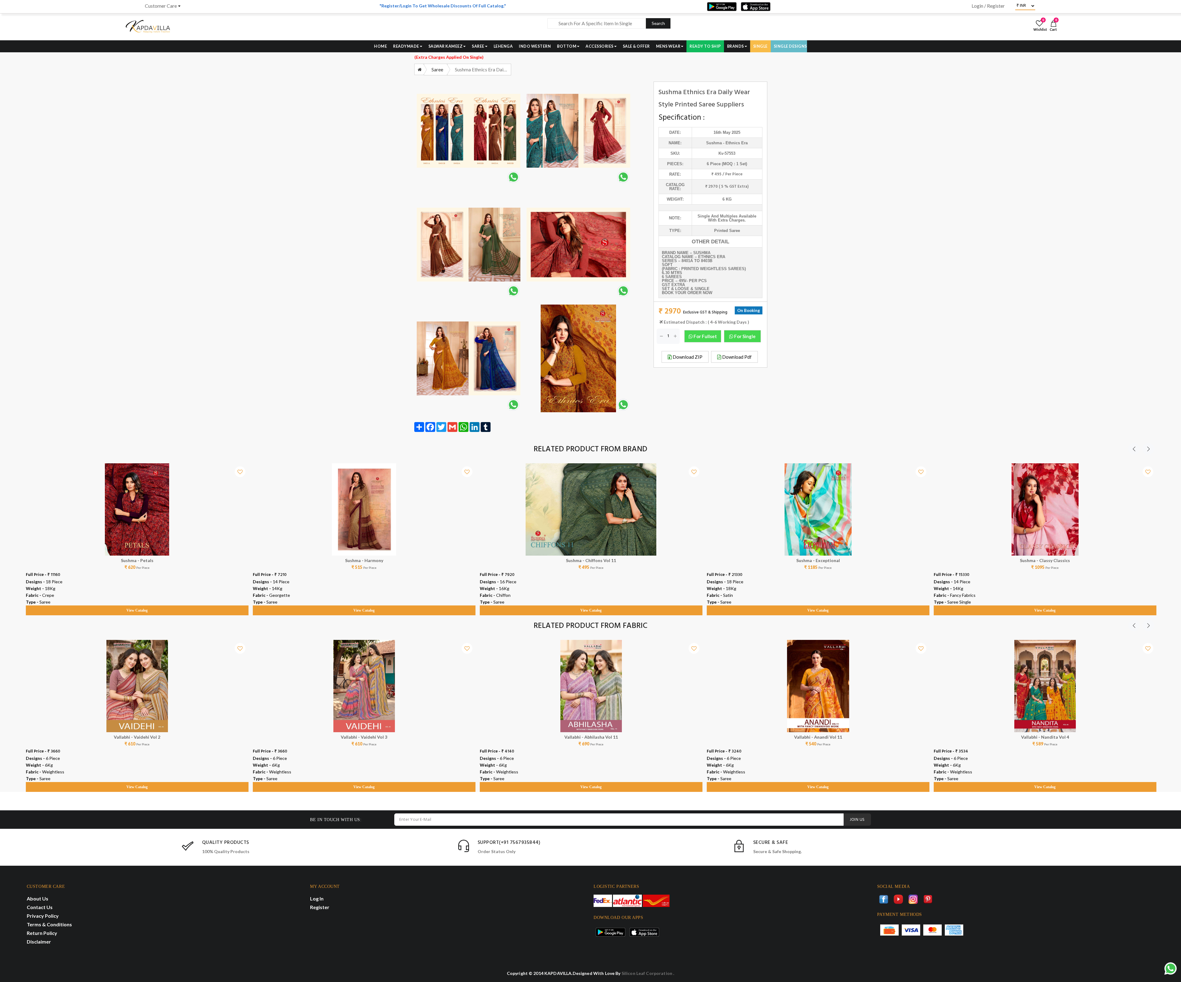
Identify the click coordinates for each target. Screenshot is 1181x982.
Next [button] (1148, 449)
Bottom (566, 46)
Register (319, 907)
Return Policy (42, 933)
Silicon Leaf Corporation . (648, 973)
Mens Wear (668, 46)
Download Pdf (736, 357)
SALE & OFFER (636, 46)
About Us (37, 898)
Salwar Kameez (445, 46)
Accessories (600, 46)
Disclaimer (39, 941)
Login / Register (988, 5)
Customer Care (161, 5)
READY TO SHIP (705, 46)
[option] (137, 533)
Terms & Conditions (49, 924)
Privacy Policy (43, 916)
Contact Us (40, 907)
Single (760, 46)
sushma (714, 143)
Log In (317, 898)
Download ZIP (687, 357)
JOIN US (857, 819)
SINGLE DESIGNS (790, 46)
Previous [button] (1134, 449)
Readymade (406, 46)
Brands (735, 46)
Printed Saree (727, 230)
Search (658, 23)
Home (380, 46)
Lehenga (503, 46)
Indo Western (535, 46)
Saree (478, 46)
